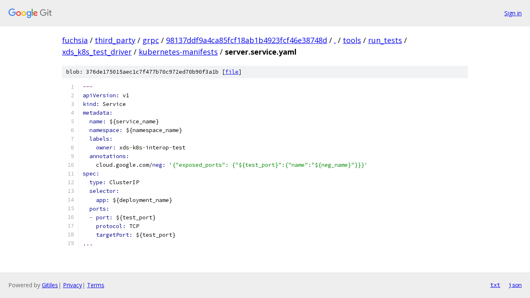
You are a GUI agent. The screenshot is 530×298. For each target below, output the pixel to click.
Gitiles (50, 285)
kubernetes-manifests (178, 52)
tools (352, 40)
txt (495, 284)
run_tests (385, 40)
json (515, 284)
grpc (150, 40)
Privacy (72, 285)
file (231, 71)
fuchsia (75, 40)
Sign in (513, 13)
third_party (115, 40)
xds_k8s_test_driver (97, 52)
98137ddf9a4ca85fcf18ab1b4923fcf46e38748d (246, 40)
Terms (95, 285)
